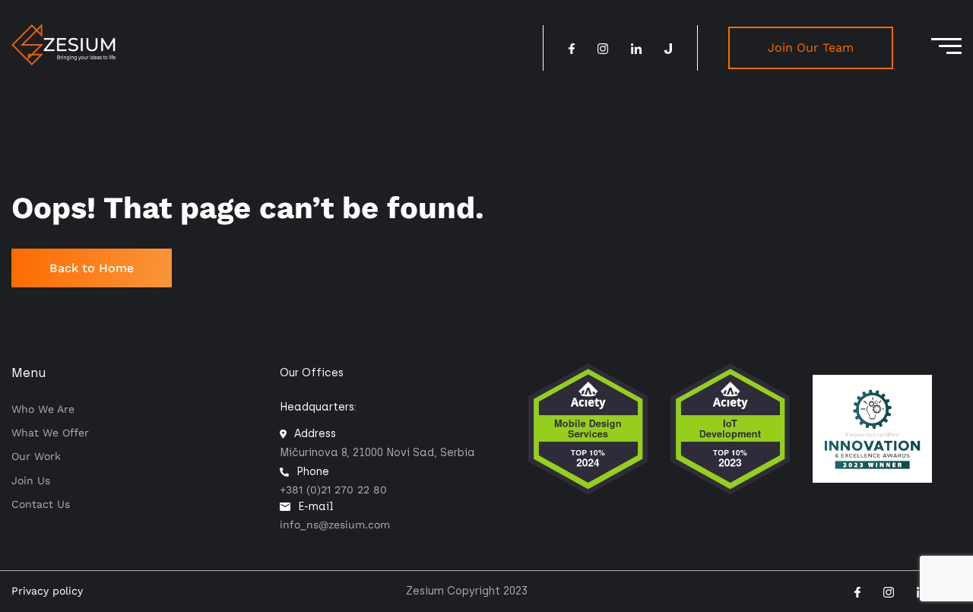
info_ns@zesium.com (335, 524)
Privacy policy (47, 591)
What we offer (50, 432)
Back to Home (91, 268)
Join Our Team (811, 47)
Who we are (42, 409)
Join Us (30, 480)
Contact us (40, 504)
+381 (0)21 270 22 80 (333, 490)
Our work (36, 456)
